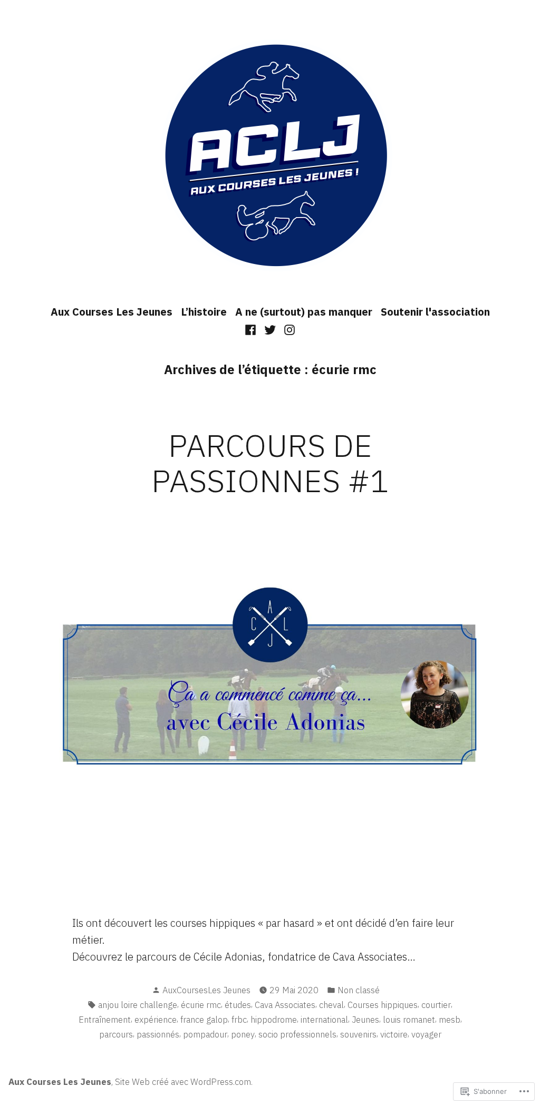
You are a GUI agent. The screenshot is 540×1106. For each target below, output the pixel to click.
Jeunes (365, 1019)
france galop (204, 1019)
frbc (239, 1019)
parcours (116, 1034)
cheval (331, 1005)
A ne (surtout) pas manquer (303, 312)
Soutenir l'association (435, 312)
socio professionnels (297, 1034)
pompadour (205, 1034)
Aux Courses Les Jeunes (111, 312)
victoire (394, 1034)
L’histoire (204, 312)
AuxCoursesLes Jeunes (206, 990)
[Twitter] (270, 328)
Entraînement (105, 1019)
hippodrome (273, 1019)
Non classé (359, 990)
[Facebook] (252, 328)
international (324, 1019)
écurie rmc (201, 1005)
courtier (436, 1005)
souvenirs (358, 1034)
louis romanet (409, 1019)
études (238, 1005)
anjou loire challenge (137, 1005)
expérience (155, 1019)
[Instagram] (287, 328)
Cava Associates (285, 1005)
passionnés (158, 1034)
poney (243, 1034)
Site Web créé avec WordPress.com (183, 1082)
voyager (426, 1034)
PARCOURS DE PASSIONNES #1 (270, 463)
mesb (449, 1019)
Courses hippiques (383, 1005)
